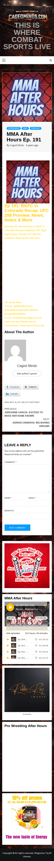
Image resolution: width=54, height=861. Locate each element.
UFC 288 (21, 402)
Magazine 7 (40, 853)
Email (32, 497)
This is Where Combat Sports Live (27, 36)
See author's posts (27, 373)
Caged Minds (17, 145)
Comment (10, 462)
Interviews (13, 128)
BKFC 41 (13, 402)
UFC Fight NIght (32, 402)
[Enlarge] (45, 547)
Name (8, 497)
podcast (35, 128)
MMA (25, 128)
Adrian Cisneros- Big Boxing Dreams (31, 422)
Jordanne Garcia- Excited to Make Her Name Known (23, 412)
